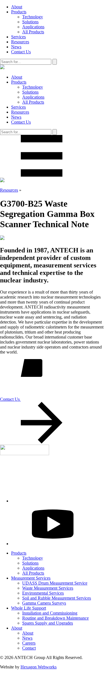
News (16, 46)
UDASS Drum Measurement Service (54, 583)
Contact (29, 648)
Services (18, 36)
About (16, 6)
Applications (33, 26)
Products (18, 11)
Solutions (30, 21)
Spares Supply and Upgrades (47, 623)
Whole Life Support (28, 608)
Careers (28, 643)
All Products (33, 31)
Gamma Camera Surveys (44, 603)
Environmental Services (43, 593)
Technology (32, 16)
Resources (20, 41)
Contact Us (21, 51)
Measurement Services (30, 578)
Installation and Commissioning (49, 613)
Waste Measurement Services (47, 588)
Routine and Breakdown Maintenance (55, 618)
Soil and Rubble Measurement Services (56, 598)
